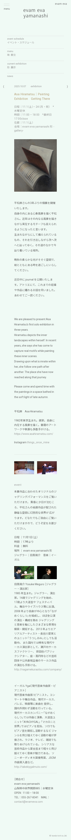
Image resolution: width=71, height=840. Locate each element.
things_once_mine (38, 442)
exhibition (36, 86)
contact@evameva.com (28, 801)
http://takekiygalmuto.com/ (30, 766)
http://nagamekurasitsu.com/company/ (38, 669)
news (10, 76)
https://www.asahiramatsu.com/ (33, 433)
